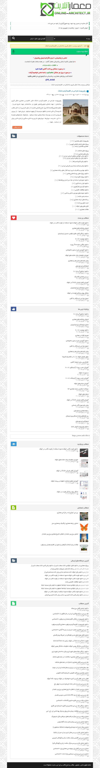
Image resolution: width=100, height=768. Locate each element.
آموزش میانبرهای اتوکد (81, 383)
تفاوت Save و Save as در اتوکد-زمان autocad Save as (71, 641)
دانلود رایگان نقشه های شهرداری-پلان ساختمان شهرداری (70, 651)
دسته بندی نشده (83, 196)
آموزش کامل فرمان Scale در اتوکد (78, 282)
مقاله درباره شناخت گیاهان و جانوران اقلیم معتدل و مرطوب (59, 545)
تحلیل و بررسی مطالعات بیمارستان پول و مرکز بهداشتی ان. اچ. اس (67, 711)
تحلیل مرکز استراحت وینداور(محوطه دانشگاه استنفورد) (71, 727)
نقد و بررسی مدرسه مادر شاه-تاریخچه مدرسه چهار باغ (71, 684)
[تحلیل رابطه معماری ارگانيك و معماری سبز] (84, 531)
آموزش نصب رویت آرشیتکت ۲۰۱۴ (77, 378)
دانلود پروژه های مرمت (81, 177)
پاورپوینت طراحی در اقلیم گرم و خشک (72, 91)
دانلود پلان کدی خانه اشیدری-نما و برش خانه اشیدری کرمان (64, 595)
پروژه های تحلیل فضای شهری (79, 144)
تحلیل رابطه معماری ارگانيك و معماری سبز (65, 523)
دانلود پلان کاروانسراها (80, 161)
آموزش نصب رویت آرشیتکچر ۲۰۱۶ (77, 367)
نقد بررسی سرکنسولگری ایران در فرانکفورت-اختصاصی (71, 614)
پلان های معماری (84, 154)
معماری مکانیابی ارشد (81, 146)
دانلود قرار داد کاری (82, 183)
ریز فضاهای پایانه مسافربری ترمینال (77, 416)
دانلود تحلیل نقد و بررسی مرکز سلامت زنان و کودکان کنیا (70, 743)
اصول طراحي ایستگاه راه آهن (79, 298)
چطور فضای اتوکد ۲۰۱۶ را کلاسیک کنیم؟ (75, 357)
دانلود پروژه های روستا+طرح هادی (78, 173)
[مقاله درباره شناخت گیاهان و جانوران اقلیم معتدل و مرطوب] (84, 552)
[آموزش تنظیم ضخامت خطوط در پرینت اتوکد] (84, 489)
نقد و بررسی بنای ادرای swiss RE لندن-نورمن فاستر (72, 695)
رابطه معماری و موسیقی (81, 411)
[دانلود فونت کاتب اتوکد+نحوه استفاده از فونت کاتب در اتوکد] (84, 456)
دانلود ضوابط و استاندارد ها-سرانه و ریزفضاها (73, 180)
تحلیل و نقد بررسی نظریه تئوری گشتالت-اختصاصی (72, 700)
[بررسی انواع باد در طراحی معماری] (84, 520)
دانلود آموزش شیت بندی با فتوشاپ (77, 250)
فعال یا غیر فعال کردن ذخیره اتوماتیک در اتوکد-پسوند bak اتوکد (68, 679)
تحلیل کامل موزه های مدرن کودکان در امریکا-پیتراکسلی (71, 635)
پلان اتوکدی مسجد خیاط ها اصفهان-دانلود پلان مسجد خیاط (59, 585)
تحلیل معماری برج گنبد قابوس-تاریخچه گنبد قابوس (72, 673)
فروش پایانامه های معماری (80, 228)
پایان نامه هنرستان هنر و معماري (78, 261)
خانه (85, 46)
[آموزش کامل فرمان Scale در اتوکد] (84, 478)
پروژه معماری (58, 94)
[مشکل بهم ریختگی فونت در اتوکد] (84, 499)
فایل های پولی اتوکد (82, 206)
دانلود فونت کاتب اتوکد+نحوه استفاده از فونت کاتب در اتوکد (69, 223)
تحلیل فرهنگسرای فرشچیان (80, 288)
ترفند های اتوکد (84, 394)
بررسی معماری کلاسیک (81, 277)
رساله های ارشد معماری (81, 200)
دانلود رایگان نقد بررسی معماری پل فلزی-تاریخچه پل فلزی (70, 706)
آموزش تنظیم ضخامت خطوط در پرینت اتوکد (64, 481)
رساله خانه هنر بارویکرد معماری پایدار (62, 569)
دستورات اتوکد (84, 373)
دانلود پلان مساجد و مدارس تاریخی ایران (75, 166)
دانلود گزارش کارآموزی (81, 187)
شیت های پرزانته (83, 203)
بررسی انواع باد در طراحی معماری (67, 513)
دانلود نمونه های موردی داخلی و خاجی (77, 193)
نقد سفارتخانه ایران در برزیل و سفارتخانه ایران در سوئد (70, 667)
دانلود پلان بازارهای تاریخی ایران (77, 158)
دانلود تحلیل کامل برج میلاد (80, 608)
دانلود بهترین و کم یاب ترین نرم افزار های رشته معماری (71, 170)
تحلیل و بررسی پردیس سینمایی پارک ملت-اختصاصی (72, 754)
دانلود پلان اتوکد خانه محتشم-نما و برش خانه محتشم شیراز (63, 572)
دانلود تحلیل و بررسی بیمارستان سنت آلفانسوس (73, 722)
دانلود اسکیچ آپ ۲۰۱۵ (81, 271)
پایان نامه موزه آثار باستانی (80, 405)
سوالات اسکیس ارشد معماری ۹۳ (78, 389)
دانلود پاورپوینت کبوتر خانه (80, 427)
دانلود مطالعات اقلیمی (82, 190)
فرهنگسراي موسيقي (82, 266)
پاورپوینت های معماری (82, 141)
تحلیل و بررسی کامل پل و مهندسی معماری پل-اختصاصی (71, 748)
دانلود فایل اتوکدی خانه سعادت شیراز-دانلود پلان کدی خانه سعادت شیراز (54, 566)
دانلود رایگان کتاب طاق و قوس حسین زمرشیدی (73, 233)
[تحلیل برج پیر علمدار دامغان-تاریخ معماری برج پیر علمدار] (84, 542)
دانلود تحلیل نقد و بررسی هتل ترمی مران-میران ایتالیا (71, 732)
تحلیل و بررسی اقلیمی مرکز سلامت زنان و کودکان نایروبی (70, 738)
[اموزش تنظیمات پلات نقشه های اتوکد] (84, 467)
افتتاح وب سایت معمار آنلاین (80, 362)
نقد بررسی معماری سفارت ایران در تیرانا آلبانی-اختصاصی (70, 630)
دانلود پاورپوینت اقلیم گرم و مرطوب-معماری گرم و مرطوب (70, 624)
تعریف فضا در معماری (82, 335)
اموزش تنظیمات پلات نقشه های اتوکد (77, 255)
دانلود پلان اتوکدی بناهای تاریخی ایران (76, 156)
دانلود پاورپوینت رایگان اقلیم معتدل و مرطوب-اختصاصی (70, 619)
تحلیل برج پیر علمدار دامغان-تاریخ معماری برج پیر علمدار (60, 534)
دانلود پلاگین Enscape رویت (79, 245)
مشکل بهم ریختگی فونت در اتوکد (78, 293)
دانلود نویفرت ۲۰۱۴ (82, 239)
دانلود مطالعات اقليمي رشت (74, 582)
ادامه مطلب (17, 127)
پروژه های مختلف (83, 151)
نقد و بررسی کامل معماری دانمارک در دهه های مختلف (72, 662)
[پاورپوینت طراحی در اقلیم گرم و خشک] (75, 124)
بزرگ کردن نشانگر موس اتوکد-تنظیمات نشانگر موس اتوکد (70, 646)
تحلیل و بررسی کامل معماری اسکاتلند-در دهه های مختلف (71, 657)
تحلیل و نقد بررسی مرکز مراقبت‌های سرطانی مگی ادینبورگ (70, 716)
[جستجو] (13, 38)
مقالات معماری (84, 209)
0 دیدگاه (49, 94)
